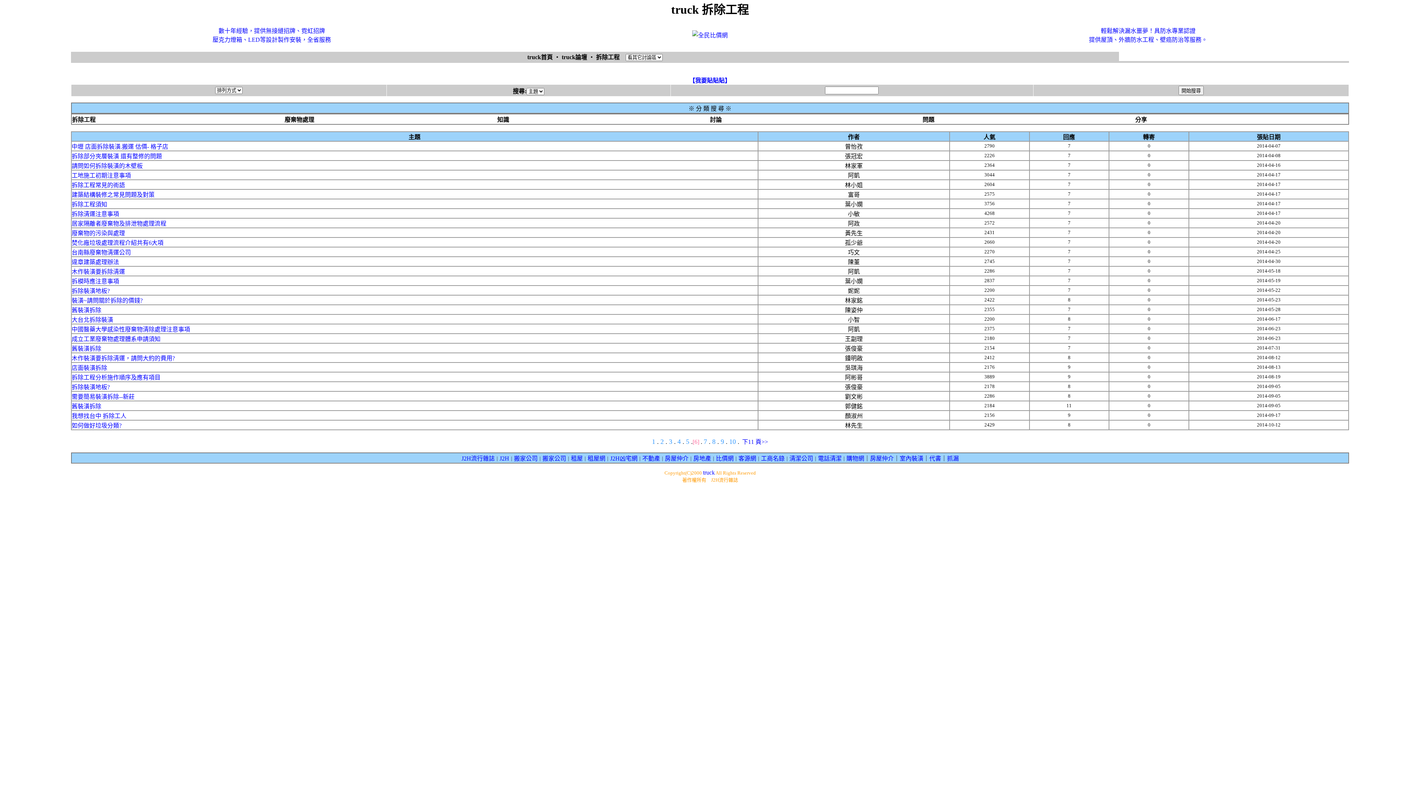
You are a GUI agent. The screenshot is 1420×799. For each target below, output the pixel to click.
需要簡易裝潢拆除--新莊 (103, 397)
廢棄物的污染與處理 (98, 233)
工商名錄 (773, 458)
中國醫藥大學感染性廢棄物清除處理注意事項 (131, 329)
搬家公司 (526, 458)
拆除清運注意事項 (95, 214)
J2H (504, 458)
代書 (935, 458)
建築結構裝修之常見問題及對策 (113, 195)
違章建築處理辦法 (95, 262)
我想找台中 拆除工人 (99, 416)
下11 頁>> (755, 442)
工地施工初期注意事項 (101, 175)
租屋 (577, 458)
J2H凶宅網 (624, 458)
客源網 (747, 458)
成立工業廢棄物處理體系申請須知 (116, 339)
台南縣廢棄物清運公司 (101, 252)
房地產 (702, 458)
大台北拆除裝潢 (92, 320)
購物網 (855, 458)
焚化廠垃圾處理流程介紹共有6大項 (117, 243)
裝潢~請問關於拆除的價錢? (107, 300)
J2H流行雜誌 (478, 458)
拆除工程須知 (89, 204)
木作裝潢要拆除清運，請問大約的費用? (123, 358)
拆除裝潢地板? (91, 291)
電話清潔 (830, 458)
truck (709, 472)
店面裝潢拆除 (89, 368)
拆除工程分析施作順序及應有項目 (116, 377)
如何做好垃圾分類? (97, 425)
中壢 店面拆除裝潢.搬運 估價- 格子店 (120, 147)
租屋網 (596, 458)
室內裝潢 (911, 458)
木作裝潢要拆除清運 (98, 272)
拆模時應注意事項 (95, 281)
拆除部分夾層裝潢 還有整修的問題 (117, 156)
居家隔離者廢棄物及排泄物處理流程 (119, 223)
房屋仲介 (677, 458)
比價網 (725, 458)
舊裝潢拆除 (86, 310)
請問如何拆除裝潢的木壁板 (107, 166)
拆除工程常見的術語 (98, 185)
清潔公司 (801, 458)
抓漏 (953, 458)
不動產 (651, 458)
